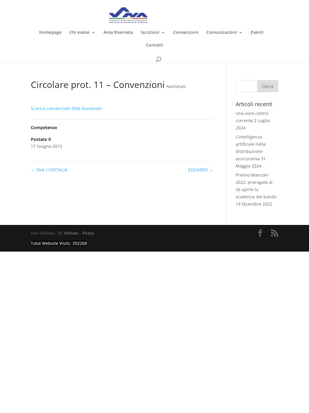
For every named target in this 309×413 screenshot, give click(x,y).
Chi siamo (79, 32)
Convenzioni (186, 32)
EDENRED (200, 170)
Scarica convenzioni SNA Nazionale (66, 108)
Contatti (154, 45)
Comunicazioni (221, 32)
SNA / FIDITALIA (49, 170)
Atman (71, 233)
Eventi (257, 32)
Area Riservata (118, 32)
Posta (88, 233)
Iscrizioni (150, 32)
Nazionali (176, 86)
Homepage (50, 32)
